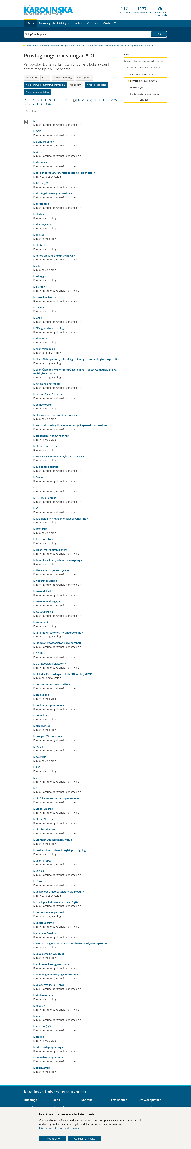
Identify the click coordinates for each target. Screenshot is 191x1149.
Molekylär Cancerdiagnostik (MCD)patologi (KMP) (63, 674)
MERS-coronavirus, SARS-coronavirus (55, 415)
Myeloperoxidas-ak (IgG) (48, 985)
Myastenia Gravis (43, 933)
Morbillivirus (41, 725)
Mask (36, 266)
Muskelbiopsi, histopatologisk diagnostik (57, 891)
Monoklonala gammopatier (49, 705)
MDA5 (37, 317)
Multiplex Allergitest (45, 829)
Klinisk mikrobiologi (96, 84)
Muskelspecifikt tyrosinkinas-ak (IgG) (55, 902)
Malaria (37, 214)
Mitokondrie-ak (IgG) (45, 601)
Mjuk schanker (42, 622)
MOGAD (38, 653)
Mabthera (39, 162)
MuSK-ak (38, 871)
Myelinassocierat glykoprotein (51, 964)
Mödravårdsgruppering (47, 1047)
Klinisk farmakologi (63, 77)
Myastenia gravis (43, 922)
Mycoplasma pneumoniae (48, 953)
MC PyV (37, 307)
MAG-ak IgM (40, 183)
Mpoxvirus (39, 757)
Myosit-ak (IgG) (42, 1026)
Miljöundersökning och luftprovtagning (56, 560)
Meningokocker (42, 404)
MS (35, 777)
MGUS (37, 487)
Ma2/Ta (37, 152)
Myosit (37, 1016)
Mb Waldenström (43, 297)
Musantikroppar (43, 860)
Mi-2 (36, 508)
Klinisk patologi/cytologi (37, 91)
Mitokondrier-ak (43, 612)
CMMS (45, 77)
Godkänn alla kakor (85, 1138)
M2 (35, 121)
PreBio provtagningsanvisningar (145, 94)
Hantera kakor (53, 1138)
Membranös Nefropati (46, 394)
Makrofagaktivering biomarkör (51, 193)
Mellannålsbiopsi (43, 349)
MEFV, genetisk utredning (48, 328)
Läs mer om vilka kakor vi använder (60, 1128)
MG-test (38, 477)
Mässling (38, 1036)
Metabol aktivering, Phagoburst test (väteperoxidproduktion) (70, 425)
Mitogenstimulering (45, 580)
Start (28, 45)
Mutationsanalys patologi (48, 912)
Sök (159, 34)
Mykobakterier (42, 995)
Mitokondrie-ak (42, 591)
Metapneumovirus (44, 446)
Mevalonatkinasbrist (45, 466)
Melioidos (39, 338)
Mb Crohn (39, 286)
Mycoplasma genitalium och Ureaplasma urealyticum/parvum (70, 943)
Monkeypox (40, 694)
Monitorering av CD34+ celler (50, 684)
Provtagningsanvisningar (138, 45)
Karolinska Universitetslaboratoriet (104, 45)
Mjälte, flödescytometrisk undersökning (57, 632)
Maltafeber (40, 245)
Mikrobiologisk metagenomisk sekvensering (59, 518)
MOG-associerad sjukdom (48, 663)
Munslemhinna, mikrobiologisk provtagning (59, 850)
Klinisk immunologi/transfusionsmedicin (45, 84)
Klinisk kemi (76, 84)
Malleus (38, 235)
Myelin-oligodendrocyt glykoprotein (54, 974)
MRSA (36, 767)
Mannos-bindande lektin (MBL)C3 (53, 255)
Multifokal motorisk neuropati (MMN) (56, 798)
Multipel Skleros (43, 808)
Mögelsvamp (41, 1067)
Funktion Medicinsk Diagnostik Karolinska (62, 45)
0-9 (50, 104)
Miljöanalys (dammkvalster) (50, 549)
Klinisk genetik (84, 77)
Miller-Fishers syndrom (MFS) (51, 570)
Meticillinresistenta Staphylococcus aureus (59, 456)
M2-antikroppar (42, 141)
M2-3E (37, 131)
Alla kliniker (31, 77)
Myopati (38, 1005)
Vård (35, 45)
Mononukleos (41, 715)
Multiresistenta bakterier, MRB (51, 839)
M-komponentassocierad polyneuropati (57, 643)
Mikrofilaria (40, 529)
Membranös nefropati (46, 384)
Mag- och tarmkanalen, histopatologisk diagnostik (63, 172)
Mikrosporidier (42, 539)
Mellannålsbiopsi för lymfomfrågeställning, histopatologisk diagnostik (75, 359)
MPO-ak (38, 746)
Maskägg (38, 276)
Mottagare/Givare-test (46, 736)
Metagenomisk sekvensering (50, 435)
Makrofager (40, 203)
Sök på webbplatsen (37, 34)
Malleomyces (41, 224)
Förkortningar (136, 87)
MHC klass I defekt (44, 498)
